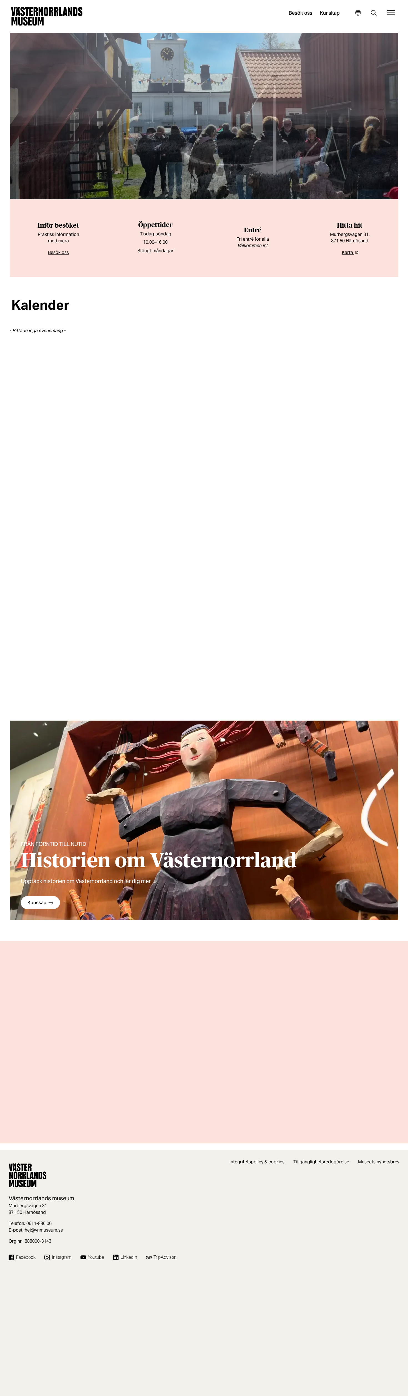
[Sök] (373, 13)
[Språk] (357, 12)
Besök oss (300, 13)
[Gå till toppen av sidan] (394, 1390)
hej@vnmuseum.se (44, 1230)
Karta (348, 252)
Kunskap (330, 13)
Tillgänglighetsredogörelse (321, 1162)
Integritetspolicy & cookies (257, 1162)
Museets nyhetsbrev (378, 1162)
